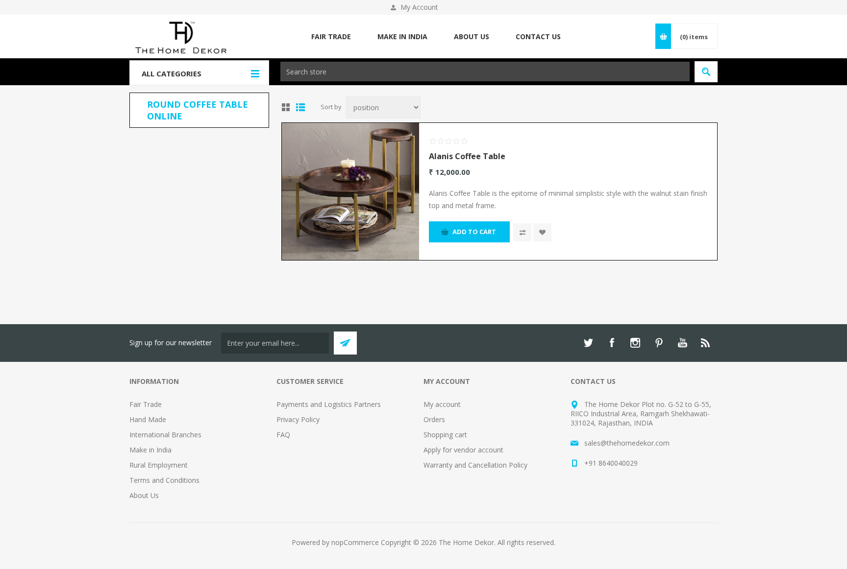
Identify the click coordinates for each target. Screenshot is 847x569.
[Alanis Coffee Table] (350, 191)
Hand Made (147, 419)
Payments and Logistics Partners (328, 404)
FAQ (283, 434)
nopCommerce (355, 542)
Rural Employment (158, 465)
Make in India (150, 449)
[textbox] (485, 71)
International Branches (165, 434)
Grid (285, 107)
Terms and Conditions (164, 480)
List (300, 107)
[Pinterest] (659, 343)
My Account (419, 7)
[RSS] (706, 343)
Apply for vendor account (463, 449)
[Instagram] (635, 343)
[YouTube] (682, 343)
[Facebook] (612, 343)
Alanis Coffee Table (467, 156)
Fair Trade (145, 404)
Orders (434, 419)
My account (442, 404)
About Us (144, 495)
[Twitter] (588, 343)
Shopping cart (445, 434)
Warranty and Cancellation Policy (475, 465)
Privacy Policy (298, 419)
